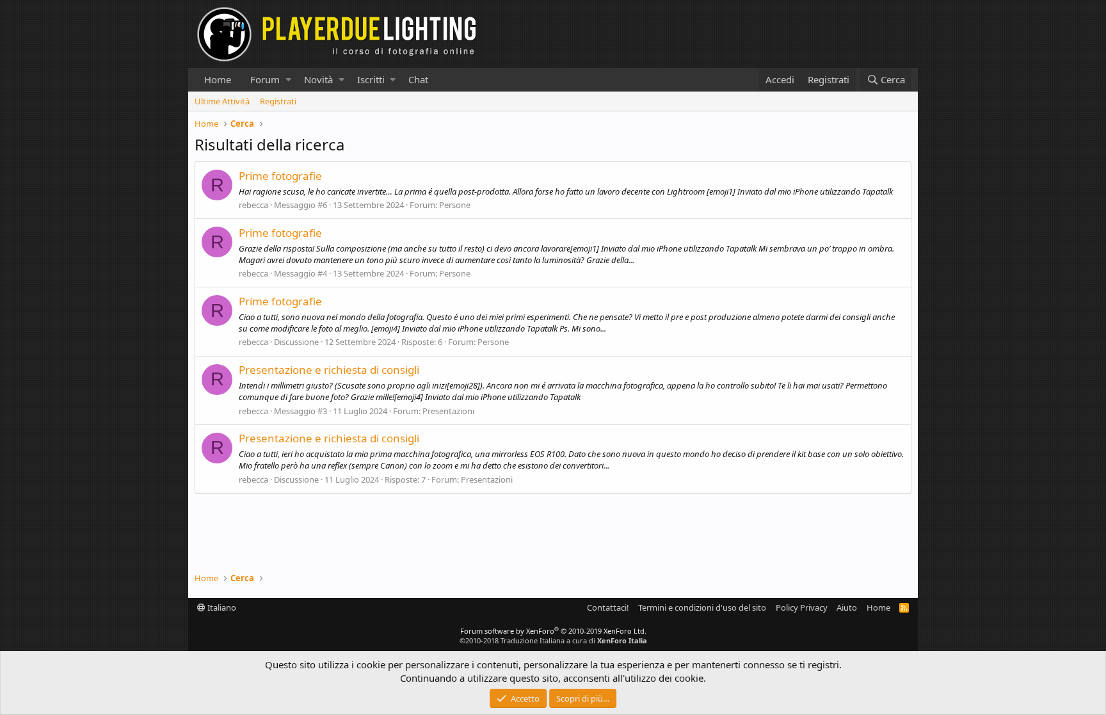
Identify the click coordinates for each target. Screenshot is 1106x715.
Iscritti (371, 79)
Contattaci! (608, 607)
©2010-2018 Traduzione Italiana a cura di (553, 640)
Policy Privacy (802, 607)
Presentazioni (448, 411)
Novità (318, 79)
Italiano (220, 607)
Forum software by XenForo (553, 631)
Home (217, 79)
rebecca (253, 205)
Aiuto (847, 607)
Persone (454, 205)
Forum (265, 79)
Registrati (278, 101)
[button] (288, 80)
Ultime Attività (222, 101)
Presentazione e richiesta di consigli (329, 369)
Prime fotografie (280, 175)
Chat (418, 79)
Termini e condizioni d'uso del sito (702, 607)
